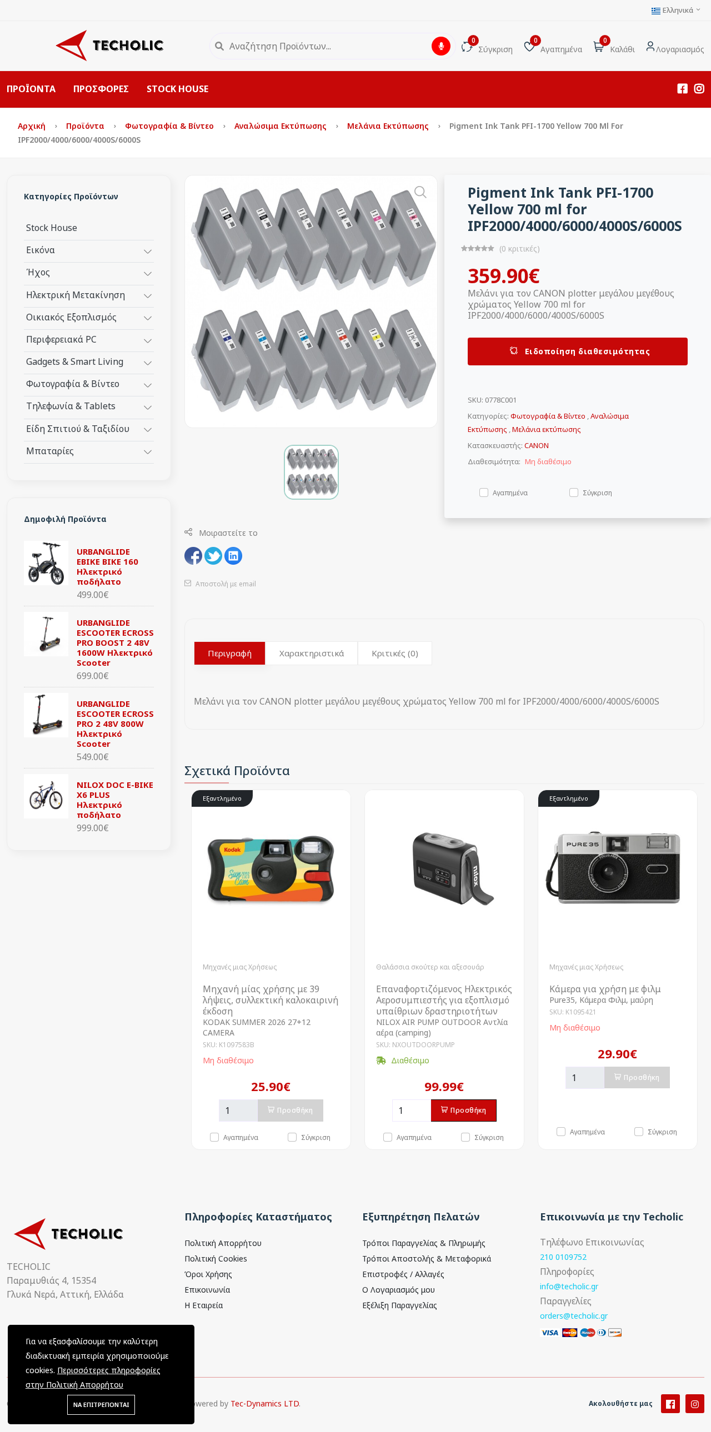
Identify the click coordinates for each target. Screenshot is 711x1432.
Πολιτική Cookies (215, 1258)
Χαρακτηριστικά (311, 653)
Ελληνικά (677, 10)
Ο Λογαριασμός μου (398, 1289)
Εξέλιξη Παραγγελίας (399, 1305)
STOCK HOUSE (177, 88)
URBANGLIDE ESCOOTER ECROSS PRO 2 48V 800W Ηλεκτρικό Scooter (115, 723)
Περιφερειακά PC (61, 339)
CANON (536, 445)
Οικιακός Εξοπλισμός (71, 317)
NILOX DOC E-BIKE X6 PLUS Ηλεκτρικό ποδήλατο (115, 799)
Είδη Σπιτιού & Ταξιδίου (77, 428)
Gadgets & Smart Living (74, 361)
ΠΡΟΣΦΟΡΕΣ (101, 88)
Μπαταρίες (50, 450)
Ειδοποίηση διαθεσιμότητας (586, 351)
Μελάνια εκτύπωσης (389, 125)
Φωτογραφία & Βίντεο (170, 125)
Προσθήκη (295, 1110)
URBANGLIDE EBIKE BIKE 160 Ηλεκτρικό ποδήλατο (107, 566)
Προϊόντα (86, 125)
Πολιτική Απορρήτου (223, 1243)
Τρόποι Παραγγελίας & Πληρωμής (423, 1243)
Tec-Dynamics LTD (265, 1403)
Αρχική (33, 125)
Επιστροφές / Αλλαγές (403, 1274)
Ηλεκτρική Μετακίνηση (75, 294)
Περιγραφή (230, 653)
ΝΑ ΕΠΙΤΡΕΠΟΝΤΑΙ (101, 1404)
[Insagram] (694, 1403)
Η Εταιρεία (203, 1305)
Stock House (51, 227)
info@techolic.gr (569, 1286)
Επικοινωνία (207, 1289)
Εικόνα (40, 249)
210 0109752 (563, 1257)
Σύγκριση (597, 492)
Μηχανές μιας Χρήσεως (240, 967)
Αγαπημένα (510, 492)
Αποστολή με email (225, 584)
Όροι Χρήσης (208, 1274)
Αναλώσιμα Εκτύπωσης (281, 125)
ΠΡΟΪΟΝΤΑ (31, 88)
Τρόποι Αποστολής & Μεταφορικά (426, 1258)
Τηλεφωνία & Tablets (71, 405)
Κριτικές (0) (395, 653)
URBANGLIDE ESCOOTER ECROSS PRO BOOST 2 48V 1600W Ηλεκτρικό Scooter (115, 642)
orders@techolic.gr (574, 1315)
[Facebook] (670, 1403)
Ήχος (38, 272)
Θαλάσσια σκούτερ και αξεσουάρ (430, 967)
